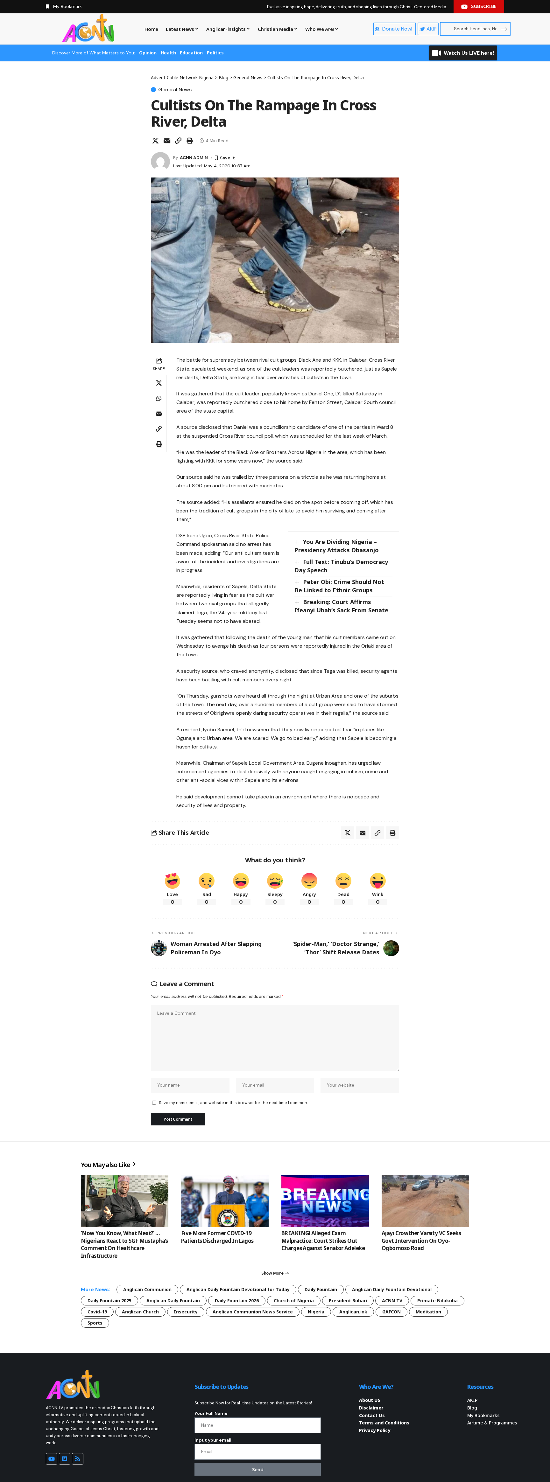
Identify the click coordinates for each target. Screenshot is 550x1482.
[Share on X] (155, 141)
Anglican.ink (353, 1312)
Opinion (148, 53)
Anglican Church (140, 1312)
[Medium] (64, 1459)
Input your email (212, 1440)
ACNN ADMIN (194, 157)
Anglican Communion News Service (253, 1312)
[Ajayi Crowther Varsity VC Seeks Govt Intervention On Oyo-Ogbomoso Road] (425, 1201)
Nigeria (316, 1312)
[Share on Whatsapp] (158, 398)
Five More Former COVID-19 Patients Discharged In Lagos (217, 1236)
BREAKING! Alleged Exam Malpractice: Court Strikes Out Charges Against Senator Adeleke (323, 1240)
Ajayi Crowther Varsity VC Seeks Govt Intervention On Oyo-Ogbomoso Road (421, 1240)
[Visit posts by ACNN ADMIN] (160, 161)
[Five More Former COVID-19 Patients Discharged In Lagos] (225, 1201)
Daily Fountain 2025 (109, 1301)
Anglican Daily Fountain (173, 1301)
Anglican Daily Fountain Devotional (392, 1289)
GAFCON (391, 1312)
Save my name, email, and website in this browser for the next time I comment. (234, 1102)
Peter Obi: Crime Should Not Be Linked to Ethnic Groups (339, 586)
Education (191, 53)
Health (168, 53)
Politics (215, 53)
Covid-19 (97, 1312)
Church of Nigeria (294, 1301)
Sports (95, 1323)
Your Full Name (211, 1413)
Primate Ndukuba (437, 1301)
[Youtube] (51, 1459)
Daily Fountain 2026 (237, 1301)
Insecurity (186, 1312)
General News (175, 89)
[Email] (166, 141)
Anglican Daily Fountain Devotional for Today (238, 1289)
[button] (178, 141)
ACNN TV (392, 1301)
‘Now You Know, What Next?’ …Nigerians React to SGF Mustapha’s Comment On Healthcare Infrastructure (124, 1244)
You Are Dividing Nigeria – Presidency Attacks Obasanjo (336, 546)
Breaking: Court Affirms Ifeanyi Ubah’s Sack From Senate (341, 606)
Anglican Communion (147, 1289)
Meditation (428, 1312)
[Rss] (77, 1459)
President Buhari (348, 1301)
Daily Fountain (321, 1289)
